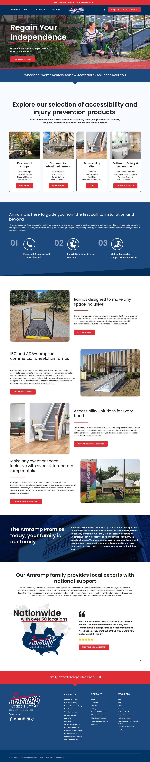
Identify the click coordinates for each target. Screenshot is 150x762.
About (27, 10)
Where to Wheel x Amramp (100, 715)
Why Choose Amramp (98, 718)
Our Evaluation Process (125, 712)
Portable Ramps (70, 715)
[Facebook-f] (10, 719)
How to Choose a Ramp (125, 715)
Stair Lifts (67, 718)
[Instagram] (24, 719)
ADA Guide (121, 730)
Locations (55, 10)
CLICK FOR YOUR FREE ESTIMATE (84, 2)
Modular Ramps (69, 709)
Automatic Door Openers (73, 737)
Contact (94, 724)
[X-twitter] (15, 719)
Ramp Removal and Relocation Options (128, 722)
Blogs (119, 703)
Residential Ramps (71, 700)
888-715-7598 (59, 2)
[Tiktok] (32, 719)
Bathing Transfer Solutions (73, 730)
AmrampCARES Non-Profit (100, 712)
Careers (94, 706)
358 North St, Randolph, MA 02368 (21, 710)
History (93, 709)
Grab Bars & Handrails (72, 727)
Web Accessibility (46, 757)
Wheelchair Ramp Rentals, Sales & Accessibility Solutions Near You (75, 75)
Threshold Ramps (70, 712)
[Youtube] (19, 719)
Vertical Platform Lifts (72, 724)
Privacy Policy (59, 757)
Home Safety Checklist (125, 727)
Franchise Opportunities (99, 721)
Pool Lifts (67, 721)
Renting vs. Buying (123, 718)
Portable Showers (70, 733)
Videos (119, 706)
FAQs (119, 700)
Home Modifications (71, 740)
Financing (120, 709)
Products (13, 10)
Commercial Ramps (71, 703)
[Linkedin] (28, 719)
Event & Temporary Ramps (73, 706)
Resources (40, 10)
